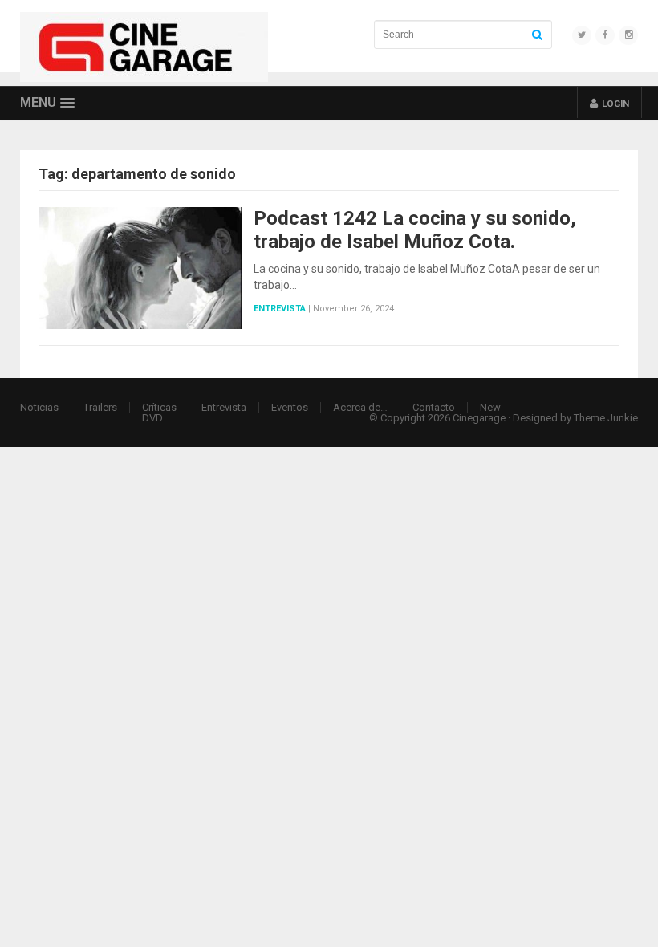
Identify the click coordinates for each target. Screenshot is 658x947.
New (490, 407)
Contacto (433, 407)
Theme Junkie (606, 418)
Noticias (39, 407)
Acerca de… (360, 407)
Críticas (159, 407)
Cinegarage (479, 418)
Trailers (100, 407)
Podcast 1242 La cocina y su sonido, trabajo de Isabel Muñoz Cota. (415, 230)
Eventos (289, 407)
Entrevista (280, 308)
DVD (152, 418)
